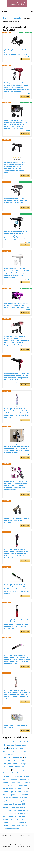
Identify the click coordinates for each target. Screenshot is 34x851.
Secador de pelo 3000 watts (19, 779)
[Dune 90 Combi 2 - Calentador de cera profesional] (17, 716)
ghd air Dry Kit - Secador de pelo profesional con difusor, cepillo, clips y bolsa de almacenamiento (16, 52)
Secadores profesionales (12, 792)
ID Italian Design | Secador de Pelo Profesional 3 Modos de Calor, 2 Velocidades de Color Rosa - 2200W (16, 305)
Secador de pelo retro (10, 742)
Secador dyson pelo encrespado (15, 819)
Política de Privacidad (22, 839)
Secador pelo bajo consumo (13, 782)
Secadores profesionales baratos (15, 788)
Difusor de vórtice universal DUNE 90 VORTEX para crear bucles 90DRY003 (17, 521)
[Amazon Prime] (27, 56)
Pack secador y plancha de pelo (15, 816)
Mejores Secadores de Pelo (12, 18)
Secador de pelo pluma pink (13, 826)
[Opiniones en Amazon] (17, 157)
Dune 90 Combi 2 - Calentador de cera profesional (16, 727)
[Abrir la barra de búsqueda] (32, 11)
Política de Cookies (11, 839)
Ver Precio (26, 59)
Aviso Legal (4, 839)
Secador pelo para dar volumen (14, 807)
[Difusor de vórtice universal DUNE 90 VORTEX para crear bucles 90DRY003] (17, 509)
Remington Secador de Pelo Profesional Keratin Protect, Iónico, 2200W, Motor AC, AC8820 (16, 201)
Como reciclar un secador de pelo (15, 810)
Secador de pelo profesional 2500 (15, 823)
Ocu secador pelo (16, 751)
